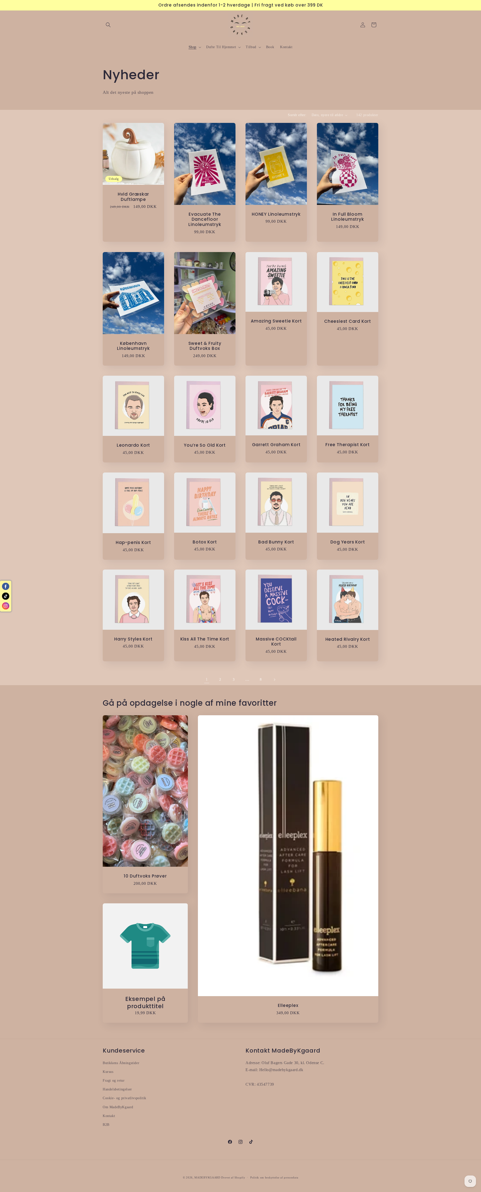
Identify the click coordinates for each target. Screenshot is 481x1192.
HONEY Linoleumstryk (276, 214)
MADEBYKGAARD (207, 1177)
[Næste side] (274, 679)
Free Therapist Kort (347, 444)
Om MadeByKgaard (118, 1107)
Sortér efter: (297, 115)
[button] (108, 24)
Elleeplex (288, 1005)
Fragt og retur (114, 1080)
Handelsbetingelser (117, 1089)
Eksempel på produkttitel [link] (145, 1002)
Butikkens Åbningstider (121, 1063)
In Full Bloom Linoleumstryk (347, 217)
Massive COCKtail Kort (276, 642)
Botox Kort (205, 541)
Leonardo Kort (133, 445)
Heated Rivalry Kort (347, 639)
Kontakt (109, 1116)
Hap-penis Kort (133, 542)
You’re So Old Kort (205, 445)
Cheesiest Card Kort (347, 321)
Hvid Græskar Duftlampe (133, 197)
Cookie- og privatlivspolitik (124, 1098)
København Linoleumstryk (133, 346)
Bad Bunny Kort (276, 541)
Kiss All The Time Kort (204, 639)
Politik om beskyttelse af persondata (274, 1177)
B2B (106, 1125)
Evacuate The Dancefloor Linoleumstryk (204, 219)
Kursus (108, 1072)
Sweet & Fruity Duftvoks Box (204, 346)
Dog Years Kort (347, 542)
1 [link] (207, 679)
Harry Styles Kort (133, 639)
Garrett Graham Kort (276, 444)
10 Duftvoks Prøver (145, 876)
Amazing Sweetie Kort (276, 321)
